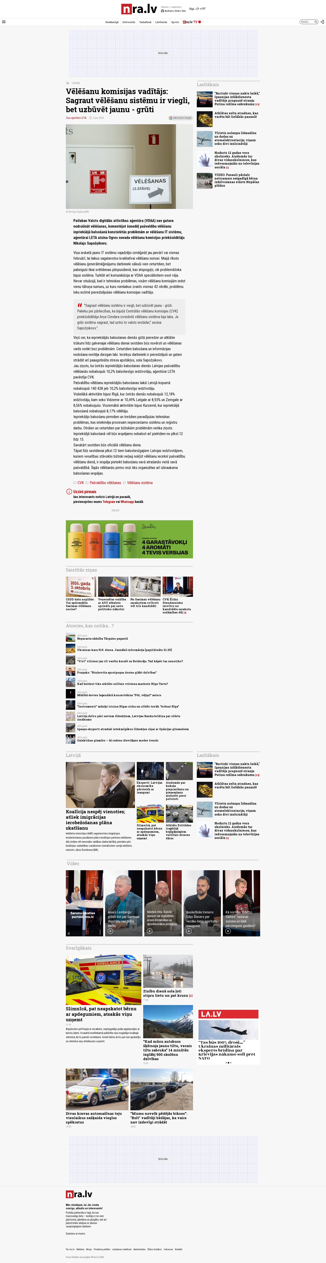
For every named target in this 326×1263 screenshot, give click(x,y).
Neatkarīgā (111, 22)
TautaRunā (145, 22)
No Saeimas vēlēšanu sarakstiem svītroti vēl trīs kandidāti (145, 603)
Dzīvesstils (128, 22)
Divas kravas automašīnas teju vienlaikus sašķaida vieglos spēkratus (94, 1117)
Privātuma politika (102, 1249)
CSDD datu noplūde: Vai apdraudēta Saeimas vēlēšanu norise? (80, 604)
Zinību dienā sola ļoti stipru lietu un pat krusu (165, 993)
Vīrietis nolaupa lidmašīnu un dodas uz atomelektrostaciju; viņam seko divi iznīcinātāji (235, 138)
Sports (175, 22)
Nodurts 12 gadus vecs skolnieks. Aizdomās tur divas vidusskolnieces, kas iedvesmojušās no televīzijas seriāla (237, 160)
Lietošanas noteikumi (122, 1249)
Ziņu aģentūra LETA (76, 117)
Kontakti (178, 1249)
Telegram (108, 502)
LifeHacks (161, 22)
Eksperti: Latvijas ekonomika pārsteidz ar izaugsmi (149, 787)
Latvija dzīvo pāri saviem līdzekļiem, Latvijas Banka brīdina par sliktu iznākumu (128, 717)
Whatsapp (127, 502)
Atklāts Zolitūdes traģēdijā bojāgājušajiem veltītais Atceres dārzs (178, 831)
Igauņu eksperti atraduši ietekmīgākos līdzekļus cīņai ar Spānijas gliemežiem (133, 729)
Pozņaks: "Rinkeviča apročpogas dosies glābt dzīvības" (117, 672)
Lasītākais (208, 84)
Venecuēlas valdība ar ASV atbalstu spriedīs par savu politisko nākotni (112, 604)
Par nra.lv (70, 1249)
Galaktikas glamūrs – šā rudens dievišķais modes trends (117, 740)
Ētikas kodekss (155, 1249)
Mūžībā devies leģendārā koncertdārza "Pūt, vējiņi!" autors (119, 695)
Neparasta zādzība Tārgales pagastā (102, 638)
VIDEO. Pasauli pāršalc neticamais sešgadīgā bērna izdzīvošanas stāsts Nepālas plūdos (237, 180)
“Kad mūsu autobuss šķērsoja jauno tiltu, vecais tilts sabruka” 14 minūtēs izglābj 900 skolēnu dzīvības (167, 1050)
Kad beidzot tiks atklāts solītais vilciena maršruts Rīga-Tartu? (122, 684)
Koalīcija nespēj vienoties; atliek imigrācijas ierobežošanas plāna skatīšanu (95, 820)
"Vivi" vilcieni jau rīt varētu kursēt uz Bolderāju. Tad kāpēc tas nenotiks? (130, 661)
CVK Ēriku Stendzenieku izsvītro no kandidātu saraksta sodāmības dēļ (177, 606)
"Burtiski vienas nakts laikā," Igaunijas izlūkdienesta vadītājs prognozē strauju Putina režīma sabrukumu (237, 98)
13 (257, 104)
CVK (78, 482)
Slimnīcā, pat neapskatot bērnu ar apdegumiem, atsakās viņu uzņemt (149, 831)
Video (73, 863)
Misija (89, 1249)
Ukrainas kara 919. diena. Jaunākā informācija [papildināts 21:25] (124, 650)
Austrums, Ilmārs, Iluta (173, 11)
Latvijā (76, 83)
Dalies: (116, 510)
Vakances (168, 1249)
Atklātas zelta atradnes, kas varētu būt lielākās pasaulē (236, 115)
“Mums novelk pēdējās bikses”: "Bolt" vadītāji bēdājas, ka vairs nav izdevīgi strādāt (158, 1117)
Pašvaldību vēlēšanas (103, 482)
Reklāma (80, 1249)
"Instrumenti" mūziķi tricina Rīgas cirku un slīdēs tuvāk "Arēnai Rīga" (128, 706)
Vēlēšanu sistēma (138, 482)
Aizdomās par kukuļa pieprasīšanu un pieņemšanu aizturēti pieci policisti (177, 791)
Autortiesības (140, 1249)
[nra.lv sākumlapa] (139, 9)
